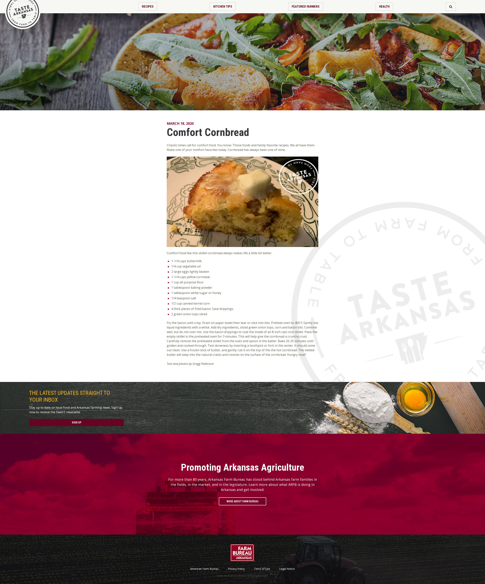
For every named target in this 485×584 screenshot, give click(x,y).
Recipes (147, 6)
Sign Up (76, 422)
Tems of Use (262, 569)
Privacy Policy (236, 569)
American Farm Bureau (204, 569)
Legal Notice (287, 569)
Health (384, 6)
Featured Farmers (305, 6)
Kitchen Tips (222, 6)
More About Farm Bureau (242, 501)
